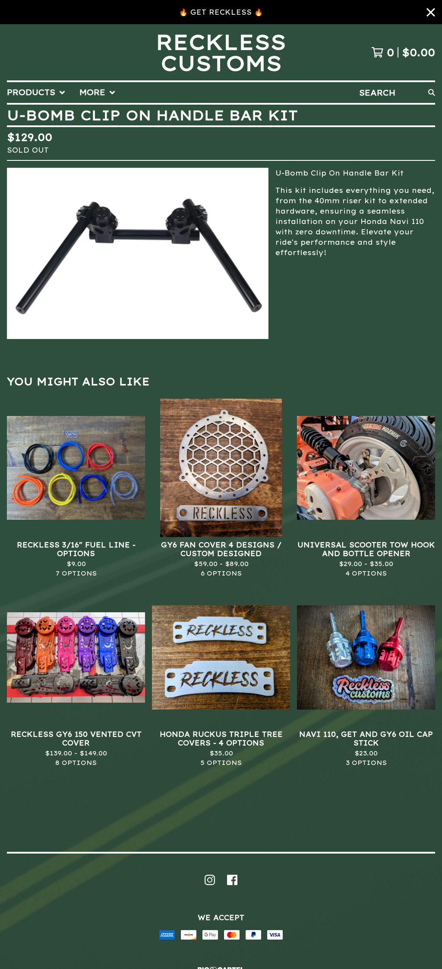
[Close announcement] (430, 12)
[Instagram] (210, 880)
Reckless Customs (221, 52)
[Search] (432, 92)
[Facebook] (232, 880)
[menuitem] (36, 92)
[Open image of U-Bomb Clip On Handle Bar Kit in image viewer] (137, 253)
